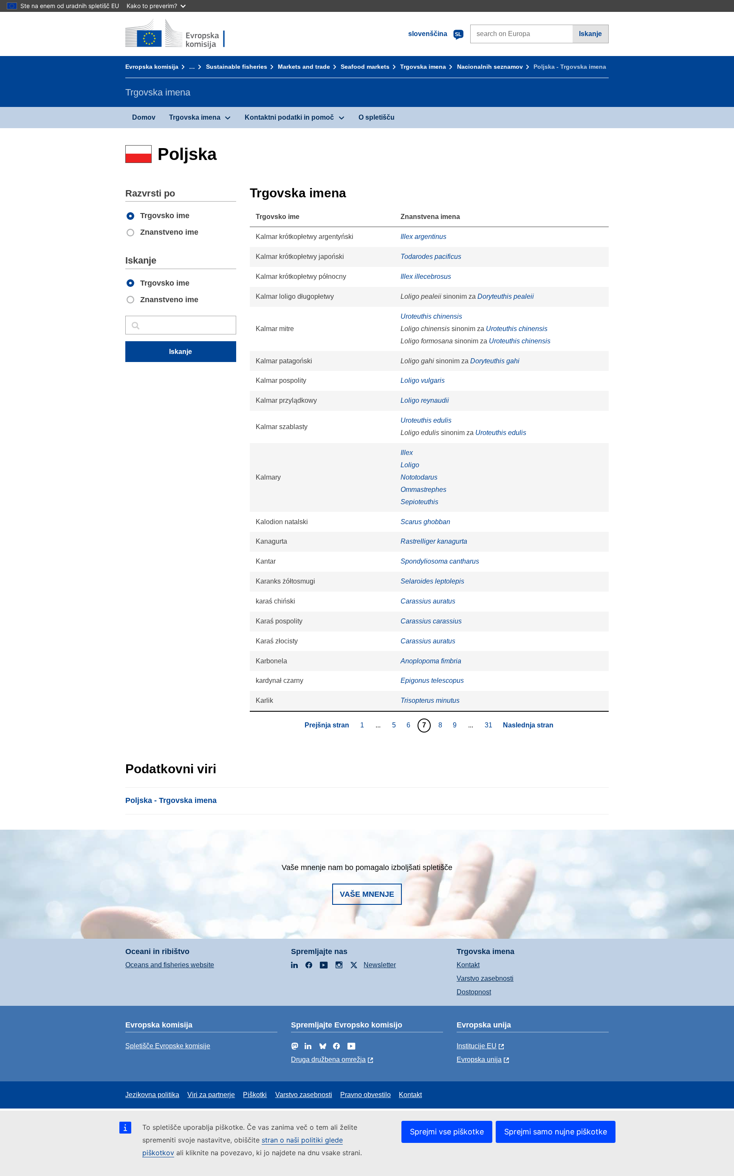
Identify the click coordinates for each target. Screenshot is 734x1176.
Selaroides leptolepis (432, 581)
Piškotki (255, 1094)
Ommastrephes (423, 489)
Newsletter (380, 964)
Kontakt (468, 964)
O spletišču (377, 117)
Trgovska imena (423, 66)
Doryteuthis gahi (494, 361)
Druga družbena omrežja (328, 1059)
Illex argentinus (423, 236)
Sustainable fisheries (236, 66)
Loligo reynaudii (425, 400)
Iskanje (590, 33)
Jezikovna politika (152, 1094)
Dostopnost (474, 992)
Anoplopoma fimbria (431, 661)
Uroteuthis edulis (426, 420)
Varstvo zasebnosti (485, 978)
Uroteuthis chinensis (431, 316)
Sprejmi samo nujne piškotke (555, 1131)
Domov (143, 117)
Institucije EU (477, 1046)
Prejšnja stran (327, 725)
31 (489, 725)
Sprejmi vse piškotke (447, 1131)
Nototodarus (419, 477)
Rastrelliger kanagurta (434, 541)
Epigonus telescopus (432, 680)
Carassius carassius (431, 621)
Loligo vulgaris (423, 380)
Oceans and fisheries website (169, 964)
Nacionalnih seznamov (490, 66)
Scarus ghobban (425, 521)
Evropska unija (479, 1059)
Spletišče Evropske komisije (167, 1046)
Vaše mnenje (367, 894)
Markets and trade (304, 66)
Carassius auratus (428, 601)
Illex (407, 452)
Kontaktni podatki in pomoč (289, 117)
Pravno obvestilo (365, 1094)
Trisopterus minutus (430, 700)
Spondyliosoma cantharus (440, 561)
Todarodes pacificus (431, 256)
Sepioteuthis (419, 501)
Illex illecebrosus (426, 276)
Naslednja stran (528, 725)
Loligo (410, 465)
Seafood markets (365, 66)
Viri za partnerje (211, 1094)
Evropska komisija (151, 66)
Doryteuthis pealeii (505, 296)
